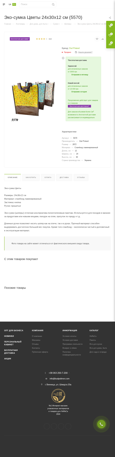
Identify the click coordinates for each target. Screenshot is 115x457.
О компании (37, 336)
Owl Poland (74, 48)
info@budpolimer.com (60, 378)
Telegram (61, 426)
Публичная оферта (40, 352)
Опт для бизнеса (13, 330)
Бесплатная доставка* (20, 39)
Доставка (64, 177)
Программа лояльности (72, 344)
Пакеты (93, 340)
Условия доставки (70, 340)
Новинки (9, 336)
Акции (7, 359)
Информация (70, 330)
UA (10, 4)
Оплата (47, 177)
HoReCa (93, 336)
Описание (12, 177)
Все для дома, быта (98, 348)
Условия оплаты (69, 336)
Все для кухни (96, 344)
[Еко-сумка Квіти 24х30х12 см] (34, 98)
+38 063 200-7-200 (58, 373)
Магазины (36, 340)
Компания (37, 330)
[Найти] (52, 4)
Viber (68, 426)
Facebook (47, 426)
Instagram (54, 426)
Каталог (94, 330)
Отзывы (81, 177)
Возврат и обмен (70, 348)
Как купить (31, 177)
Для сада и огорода (98, 352)
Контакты (36, 348)
